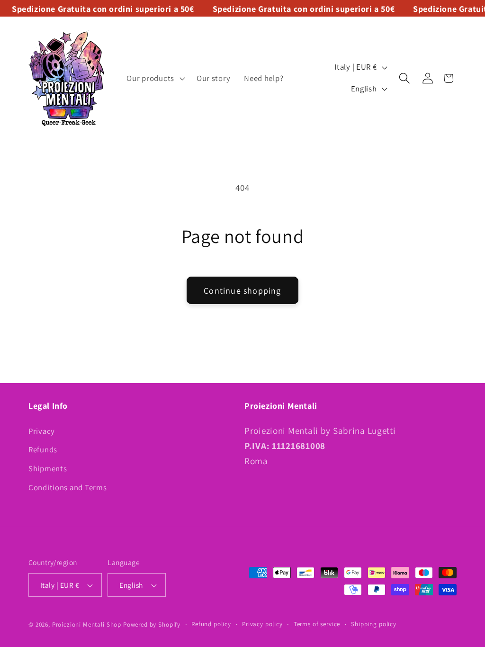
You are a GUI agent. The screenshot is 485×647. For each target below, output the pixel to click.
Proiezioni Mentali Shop (86, 624)
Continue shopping (242, 290)
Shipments (47, 468)
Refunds (42, 449)
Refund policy (211, 624)
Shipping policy (373, 624)
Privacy (41, 431)
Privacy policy (262, 624)
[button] (154, 78)
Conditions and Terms (67, 487)
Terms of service (317, 624)
